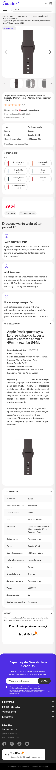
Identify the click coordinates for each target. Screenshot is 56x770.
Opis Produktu (12, 324)
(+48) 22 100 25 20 (10, 729)
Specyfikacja (11, 491)
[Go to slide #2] (30, 83)
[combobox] (32, 9)
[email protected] (12, 316)
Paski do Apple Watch (10, 18)
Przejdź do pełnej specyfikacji (16, 144)
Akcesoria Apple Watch (40, 16)
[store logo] (11, 3)
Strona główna (7, 16)
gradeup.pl (25, 767)
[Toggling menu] (5, 9)
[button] (45, 3)
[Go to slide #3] (44, 83)
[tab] (28, 323)
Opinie (7, 613)
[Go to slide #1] (16, 83)
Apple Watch (22, 16)
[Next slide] (50, 52)
